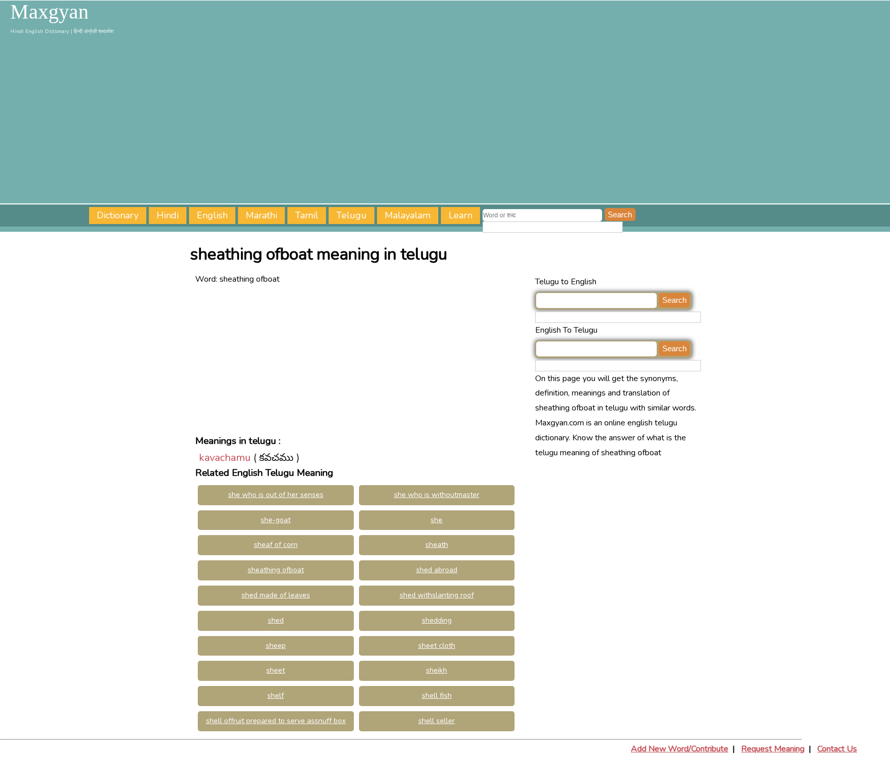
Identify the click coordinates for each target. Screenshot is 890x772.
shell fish (437, 695)
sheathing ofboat (276, 570)
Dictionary (118, 215)
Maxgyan (49, 12)
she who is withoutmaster (437, 495)
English (212, 215)
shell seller (436, 721)
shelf (275, 695)
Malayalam (408, 215)
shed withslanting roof (437, 595)
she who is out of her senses (275, 495)
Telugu (351, 215)
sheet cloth (436, 645)
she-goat (275, 520)
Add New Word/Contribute (679, 748)
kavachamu (225, 458)
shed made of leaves (276, 595)
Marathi (261, 215)
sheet (275, 670)
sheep (276, 645)
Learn (460, 215)
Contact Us (837, 748)
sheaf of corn (276, 545)
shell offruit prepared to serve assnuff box (276, 721)
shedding (437, 620)
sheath (436, 545)
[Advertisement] (445, 121)
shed (276, 620)
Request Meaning (773, 748)
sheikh (436, 670)
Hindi (168, 215)
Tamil (306, 215)
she (436, 520)
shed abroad (436, 570)
